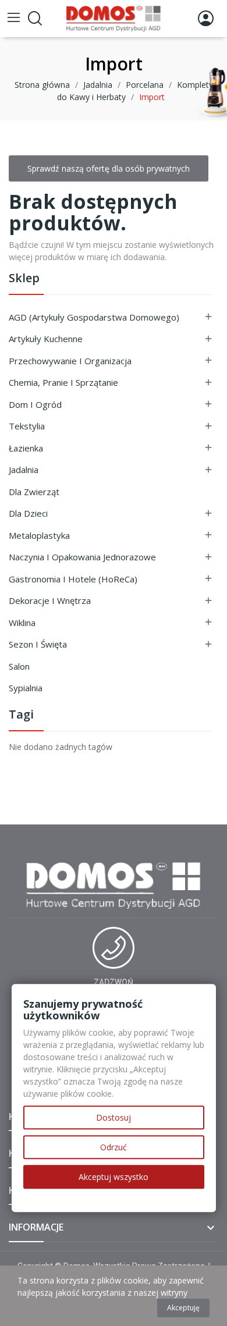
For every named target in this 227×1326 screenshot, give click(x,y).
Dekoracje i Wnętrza (50, 600)
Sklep (24, 279)
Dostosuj (113, 1117)
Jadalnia (23, 469)
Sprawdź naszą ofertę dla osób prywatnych (108, 168)
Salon (19, 666)
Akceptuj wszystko (113, 1176)
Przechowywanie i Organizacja (70, 361)
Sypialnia (25, 688)
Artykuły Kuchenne (46, 338)
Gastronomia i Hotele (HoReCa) (73, 579)
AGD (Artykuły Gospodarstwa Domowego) (94, 317)
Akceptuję (183, 1308)
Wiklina (22, 622)
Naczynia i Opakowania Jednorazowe (82, 557)
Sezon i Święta (38, 644)
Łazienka (26, 448)
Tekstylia (27, 426)
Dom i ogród (35, 404)
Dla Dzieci (28, 513)
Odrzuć (113, 1147)
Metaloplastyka (39, 535)
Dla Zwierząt (34, 491)
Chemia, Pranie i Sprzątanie (63, 382)
